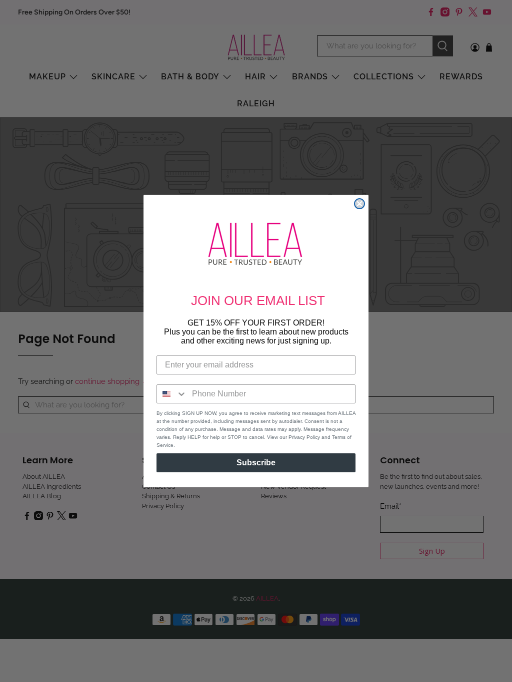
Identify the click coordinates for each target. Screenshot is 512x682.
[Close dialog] (359, 204)
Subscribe (256, 462)
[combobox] (172, 394)
